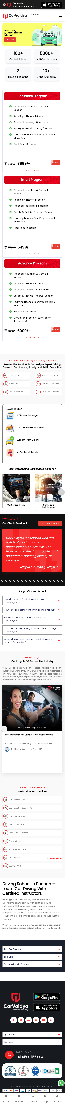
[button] (32, 600)
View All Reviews (50, 523)
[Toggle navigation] (60, 15)
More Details (32, 170)
